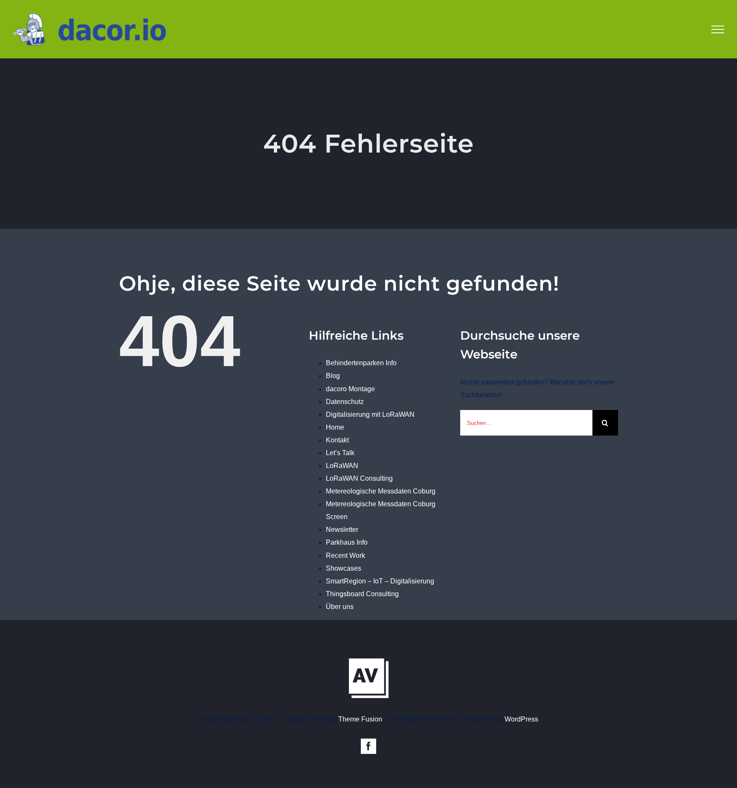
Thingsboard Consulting (362, 593)
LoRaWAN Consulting (359, 478)
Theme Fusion (360, 719)
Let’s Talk (340, 452)
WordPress (521, 719)
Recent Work (345, 555)
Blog (333, 375)
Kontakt (337, 440)
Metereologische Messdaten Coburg (380, 491)
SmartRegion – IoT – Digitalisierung (380, 581)
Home (335, 427)
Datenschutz (345, 401)
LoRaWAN (342, 465)
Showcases (343, 568)
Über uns (340, 606)
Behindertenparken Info (361, 363)
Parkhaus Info (347, 542)
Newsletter (342, 529)
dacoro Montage (350, 389)
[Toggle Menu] (717, 29)
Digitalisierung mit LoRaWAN (370, 414)
